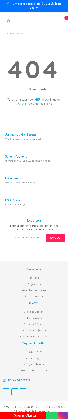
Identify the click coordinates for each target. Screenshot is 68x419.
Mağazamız (34, 284)
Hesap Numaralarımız (34, 290)
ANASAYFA (23, 103)
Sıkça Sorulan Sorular (34, 370)
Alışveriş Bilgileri (34, 311)
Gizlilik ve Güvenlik (34, 324)
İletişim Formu (34, 296)
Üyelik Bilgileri (34, 351)
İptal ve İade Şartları (34, 330)
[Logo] (8, 20)
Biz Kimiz (34, 278)
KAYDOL (55, 237)
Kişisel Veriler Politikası (34, 336)
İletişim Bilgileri (34, 358)
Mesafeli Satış (34, 318)
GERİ (38, 99)
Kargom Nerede (34, 364)
